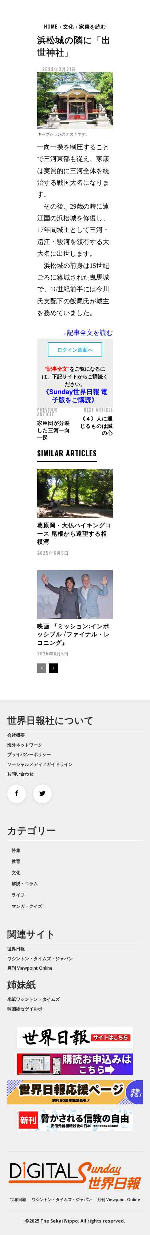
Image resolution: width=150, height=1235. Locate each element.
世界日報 (16, 949)
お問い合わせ (20, 774)
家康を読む (92, 26)
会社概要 (16, 735)
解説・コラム (25, 883)
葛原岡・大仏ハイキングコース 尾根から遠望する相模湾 (74, 533)
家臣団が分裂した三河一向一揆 (53, 430)
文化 (68, 26)
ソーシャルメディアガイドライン (40, 764)
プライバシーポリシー (29, 754)
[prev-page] (41, 668)
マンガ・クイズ (27, 906)
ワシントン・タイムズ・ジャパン (40, 958)
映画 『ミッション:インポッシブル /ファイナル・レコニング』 (73, 634)
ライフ (18, 895)
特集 (16, 850)
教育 (16, 861)
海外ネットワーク (24, 745)
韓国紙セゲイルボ (24, 1009)
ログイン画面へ (75, 350)
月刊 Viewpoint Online (29, 968)
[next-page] (53, 668)
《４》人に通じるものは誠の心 (96, 425)
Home (51, 26)
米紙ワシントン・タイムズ (33, 999)
